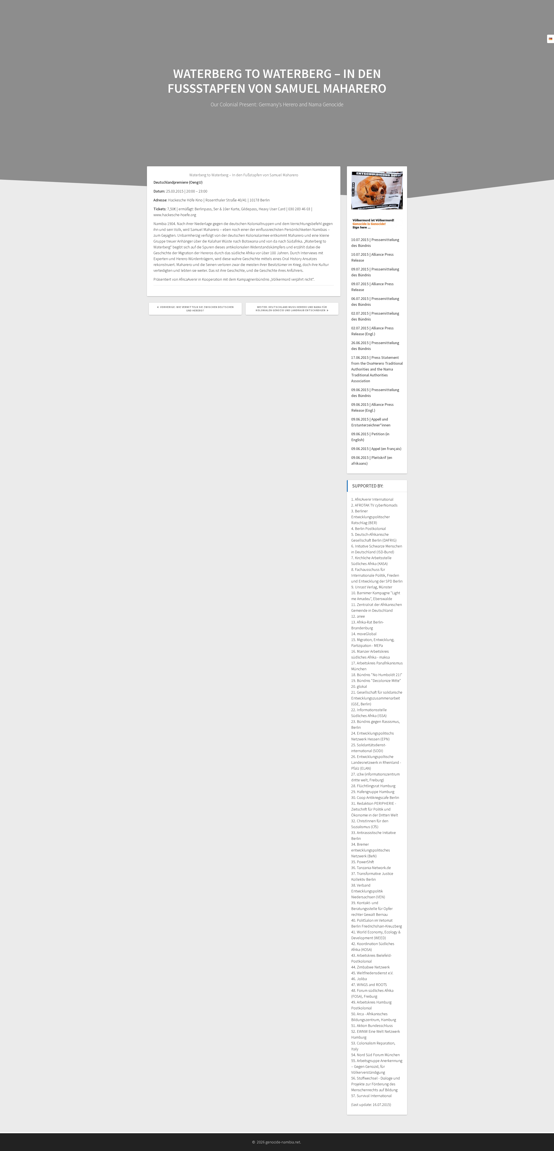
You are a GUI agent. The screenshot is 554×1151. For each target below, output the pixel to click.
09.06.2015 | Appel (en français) (376, 448)
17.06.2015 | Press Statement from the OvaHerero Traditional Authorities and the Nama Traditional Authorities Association (377, 369)
